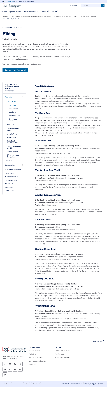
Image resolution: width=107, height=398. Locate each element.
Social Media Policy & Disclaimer (95, 384)
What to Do (11, 125)
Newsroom (9, 184)
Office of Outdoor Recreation (13, 156)
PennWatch (59, 354)
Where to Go (11, 101)
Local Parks (12, 112)
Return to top (97, 341)
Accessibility (65, 383)
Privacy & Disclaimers (77, 383)
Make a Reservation (12, 177)
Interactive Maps (11, 180)
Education (8, 161)
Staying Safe (11, 137)
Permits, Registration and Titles (14, 147)
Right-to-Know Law (61, 357)
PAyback (32, 364)
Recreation (9, 97)
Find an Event (9, 173)
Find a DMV (32, 354)
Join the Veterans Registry (37, 361)
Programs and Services (13, 169)
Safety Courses (12, 151)
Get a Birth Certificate (36, 357)
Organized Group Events (13, 129)
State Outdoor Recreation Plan (12, 142)
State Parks (12, 105)
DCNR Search (9, 191)
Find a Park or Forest (12, 120)
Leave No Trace (12, 134)
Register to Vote (34, 350)
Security (100, 383)
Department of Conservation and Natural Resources (12, 88)
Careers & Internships (62, 350)
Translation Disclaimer (90, 383)
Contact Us (9, 187)
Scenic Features (14, 115)
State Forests (13, 108)
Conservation (10, 165)
